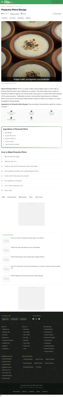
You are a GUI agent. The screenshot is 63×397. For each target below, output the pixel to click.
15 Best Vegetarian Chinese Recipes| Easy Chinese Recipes (27, 275)
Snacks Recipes (48, 351)
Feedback (31, 391)
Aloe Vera (26, 329)
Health (3, 327)
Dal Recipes (47, 343)
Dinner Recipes (48, 329)
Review (24, 13)
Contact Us (45, 391)
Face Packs (26, 343)
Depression (5, 337)
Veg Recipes (47, 327)
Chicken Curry (39, 359)
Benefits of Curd (6, 367)
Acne (24, 348)
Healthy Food (6, 343)
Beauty (25, 327)
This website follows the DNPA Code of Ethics (31, 385)
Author (38, 391)
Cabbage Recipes (49, 346)
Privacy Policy (16, 391)
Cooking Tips (14, 319)
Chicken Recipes (28, 359)
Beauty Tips (26, 346)
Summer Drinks (6, 364)
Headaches (5, 348)
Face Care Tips (6, 372)
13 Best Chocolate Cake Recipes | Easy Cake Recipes (25, 247)
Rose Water (26, 332)
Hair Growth (26, 334)
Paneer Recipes (48, 334)
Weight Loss (5, 319)
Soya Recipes (48, 340)
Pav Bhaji (38, 367)
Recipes (3, 6)
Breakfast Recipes (28, 367)
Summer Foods (6, 361)
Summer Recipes (7, 359)
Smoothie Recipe (7, 375)
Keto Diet (4, 334)
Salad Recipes (48, 332)
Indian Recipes (27, 356)
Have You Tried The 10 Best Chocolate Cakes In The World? (27, 238)
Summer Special (7, 356)
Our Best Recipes (8, 235)
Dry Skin (25, 337)
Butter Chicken (38, 363)
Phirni (30, 197)
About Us (24, 391)
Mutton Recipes (50, 359)
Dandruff (25, 340)
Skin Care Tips (6, 370)
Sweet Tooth (38, 197)
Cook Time (12, 18)
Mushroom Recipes (49, 337)
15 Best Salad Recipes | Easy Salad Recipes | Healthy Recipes (27, 257)
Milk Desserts (23, 197)
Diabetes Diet (6, 332)
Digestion (5, 346)
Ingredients (21, 18)
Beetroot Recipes (49, 348)
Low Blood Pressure (7, 340)
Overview (4, 18)
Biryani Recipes (27, 363)
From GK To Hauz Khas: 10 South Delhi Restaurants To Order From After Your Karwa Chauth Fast (35, 267)
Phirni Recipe (6, 378)
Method (28, 18)
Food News (23, 319)
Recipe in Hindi (14, 13)
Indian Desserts (10, 6)
